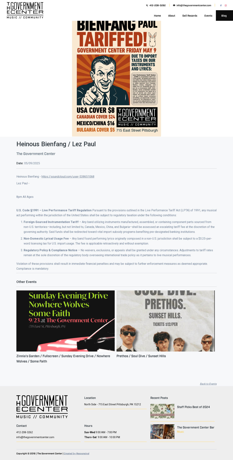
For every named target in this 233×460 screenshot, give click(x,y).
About (171, 15)
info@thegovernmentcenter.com (194, 5)
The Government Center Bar (195, 427)
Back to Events (208, 383)
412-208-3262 (157, 5)
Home (157, 15)
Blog (224, 15)
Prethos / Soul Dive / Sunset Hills (141, 356)
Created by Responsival (76, 453)
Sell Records (189, 15)
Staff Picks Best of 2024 (193, 407)
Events (208, 15)
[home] (25, 15)
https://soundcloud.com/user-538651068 (68, 176)
